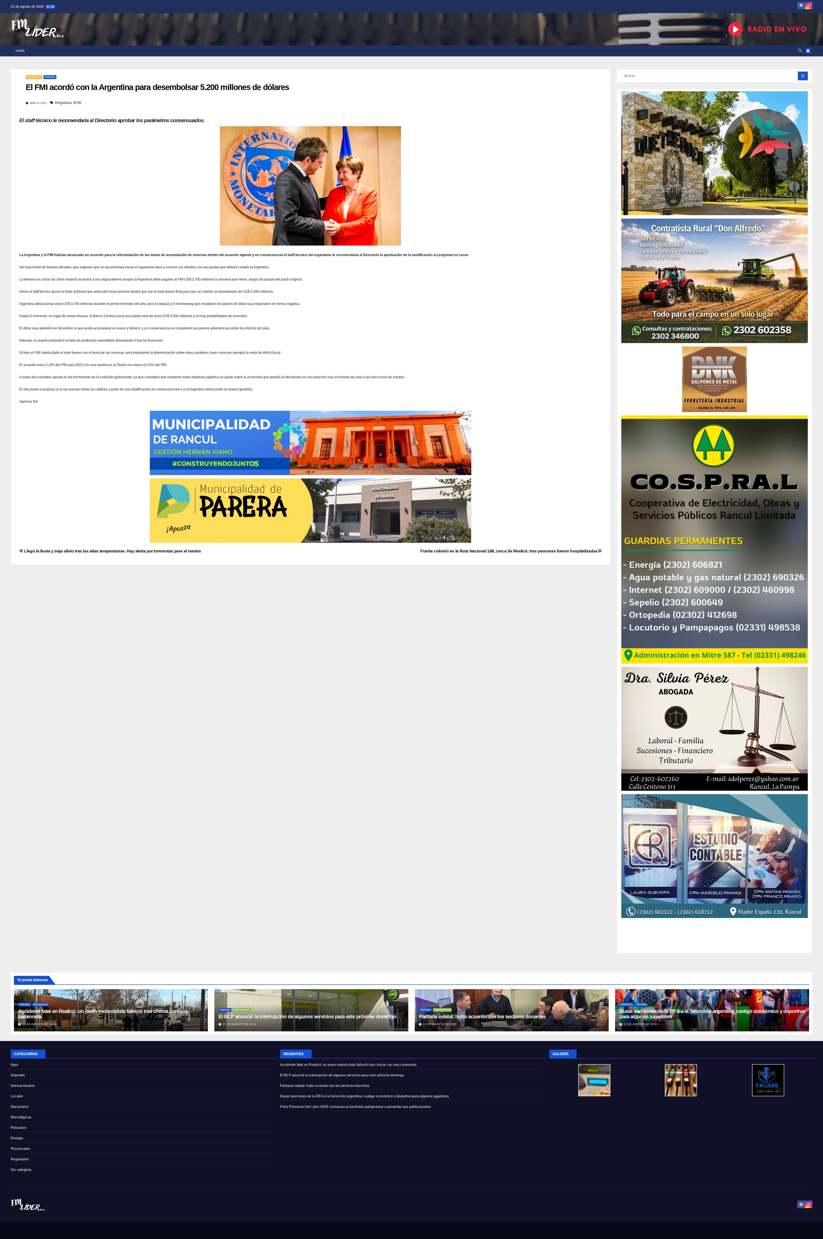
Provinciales (242, 1010)
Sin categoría (21, 1170)
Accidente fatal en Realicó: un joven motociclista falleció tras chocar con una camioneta (103, 1013)
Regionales (40, 1004)
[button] (800, 50)
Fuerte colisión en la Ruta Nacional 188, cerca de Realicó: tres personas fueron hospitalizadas (509, 551)
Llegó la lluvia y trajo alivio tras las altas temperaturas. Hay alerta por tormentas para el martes (112, 551)
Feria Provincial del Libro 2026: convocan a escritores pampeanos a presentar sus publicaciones (355, 1106)
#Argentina (63, 103)
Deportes (627, 1004)
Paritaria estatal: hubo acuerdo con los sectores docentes (482, 1016)
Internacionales (23, 1086)
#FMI (77, 103)
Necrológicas (21, 1117)
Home (20, 50)
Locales (17, 1096)
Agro (14, 1064)
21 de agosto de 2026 (39, 1024)
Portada (50, 77)
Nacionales (34, 77)
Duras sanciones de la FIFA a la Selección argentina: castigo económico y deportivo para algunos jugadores (712, 1013)
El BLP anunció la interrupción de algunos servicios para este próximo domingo (307, 1016)
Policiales (18, 1128)
